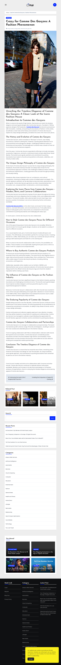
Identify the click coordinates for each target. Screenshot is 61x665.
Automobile (9, 465)
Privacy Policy (8, 599)
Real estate (8, 508)
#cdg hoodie (11, 28)
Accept (31, 659)
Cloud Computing (10, 473)
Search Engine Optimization (13, 516)
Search (8, 413)
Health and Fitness (10, 496)
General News (9, 492)
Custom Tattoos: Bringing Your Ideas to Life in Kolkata (47, 403)
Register (7, 591)
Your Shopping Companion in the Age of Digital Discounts (21, 434)
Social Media (9, 520)
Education (8, 480)
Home (7, 12)
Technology (9, 524)
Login (6, 587)
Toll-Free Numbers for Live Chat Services (16, 442)
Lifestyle (9, 18)
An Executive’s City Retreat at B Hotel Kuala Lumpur (19, 430)
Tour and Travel (10, 528)
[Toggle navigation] (6, 5)
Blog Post (7, 595)
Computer (8, 477)
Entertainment (9, 484)
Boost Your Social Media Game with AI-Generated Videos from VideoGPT (24, 438)
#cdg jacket (17, 28)
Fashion (8, 488)
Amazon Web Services (11, 457)
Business (8, 469)
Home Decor (9, 500)
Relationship (9, 512)
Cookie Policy (35, 655)
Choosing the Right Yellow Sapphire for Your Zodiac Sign (30, 403)
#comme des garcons (26, 28)
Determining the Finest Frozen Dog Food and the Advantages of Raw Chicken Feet (27, 446)
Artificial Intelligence (11, 461)
